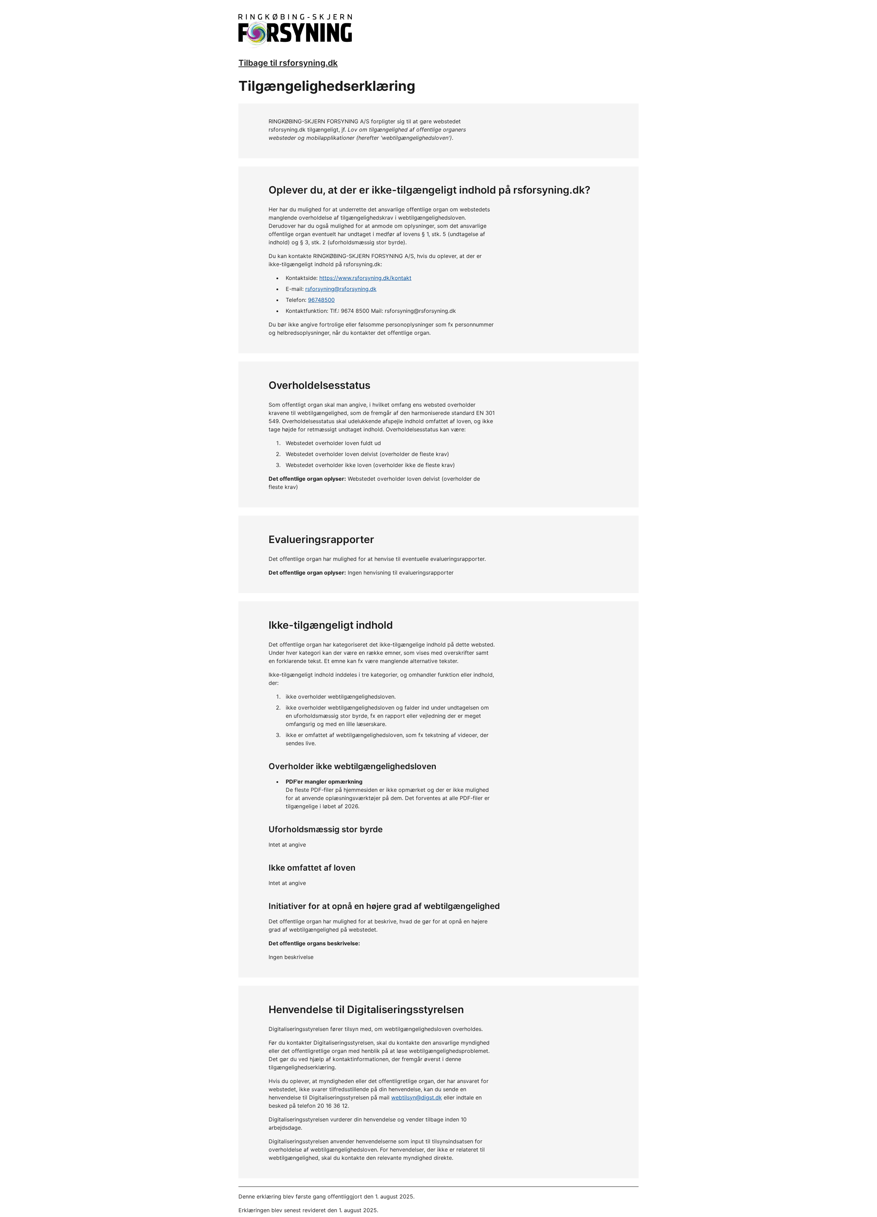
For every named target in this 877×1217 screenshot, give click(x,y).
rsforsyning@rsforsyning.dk (340, 288)
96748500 (321, 299)
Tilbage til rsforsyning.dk (288, 63)
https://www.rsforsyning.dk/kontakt (365, 277)
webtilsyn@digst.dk (416, 1097)
